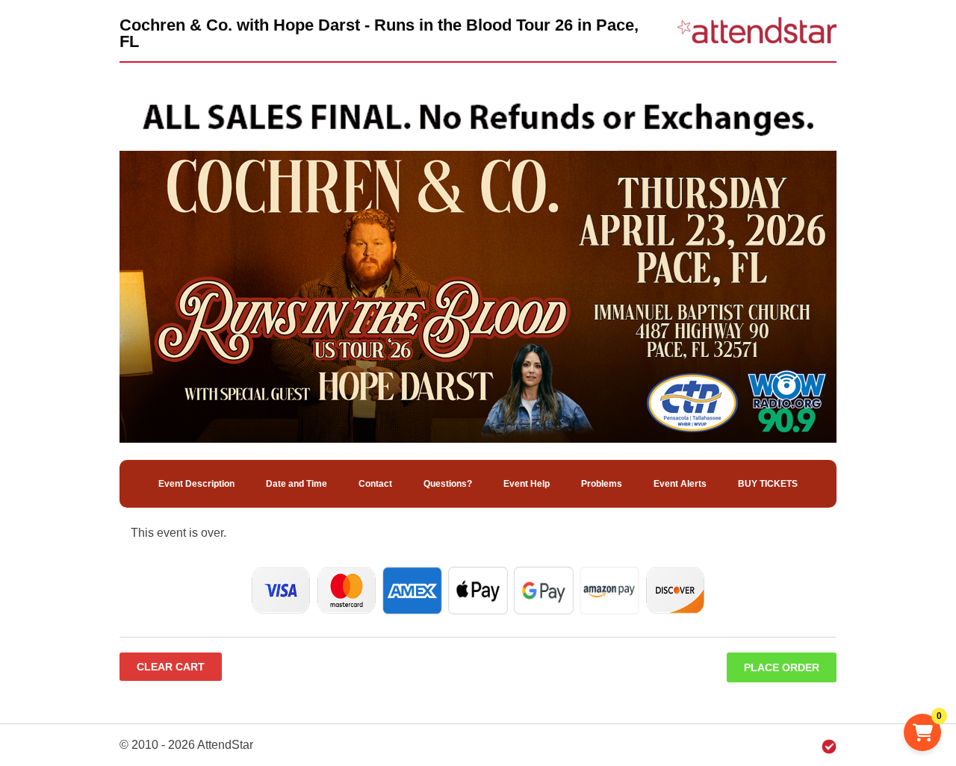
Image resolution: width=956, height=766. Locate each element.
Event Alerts (680, 484)
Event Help (526, 484)
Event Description (196, 484)
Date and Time (296, 484)
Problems (601, 484)
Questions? (447, 484)
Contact (375, 484)
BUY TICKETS (768, 484)
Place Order (781, 667)
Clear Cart (171, 667)
